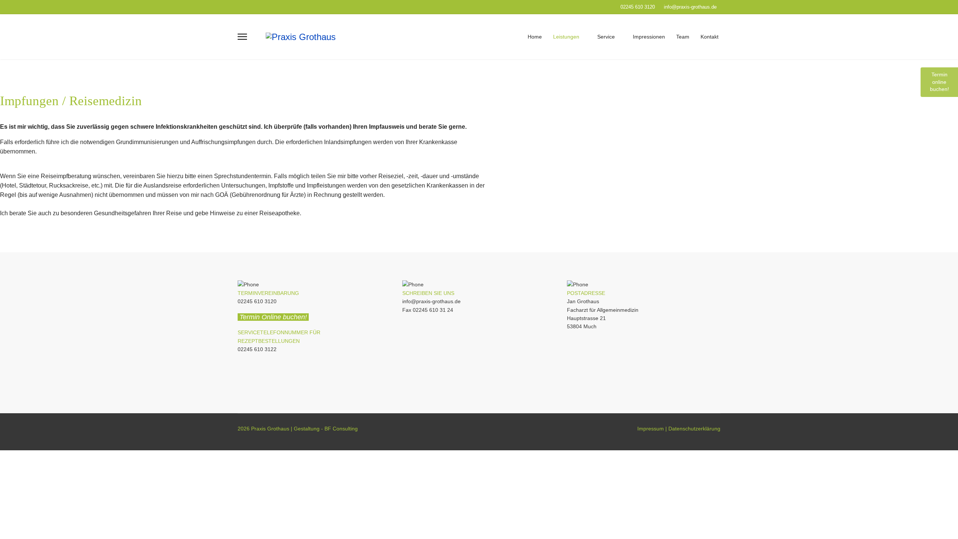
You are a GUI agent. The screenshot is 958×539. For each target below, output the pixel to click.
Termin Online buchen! (274, 317)
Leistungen (566, 37)
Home (535, 37)
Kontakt (709, 37)
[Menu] (242, 36)
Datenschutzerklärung (694, 429)
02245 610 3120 (637, 7)
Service (606, 37)
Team (682, 37)
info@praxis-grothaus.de (690, 7)
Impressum (650, 429)
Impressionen (649, 37)
